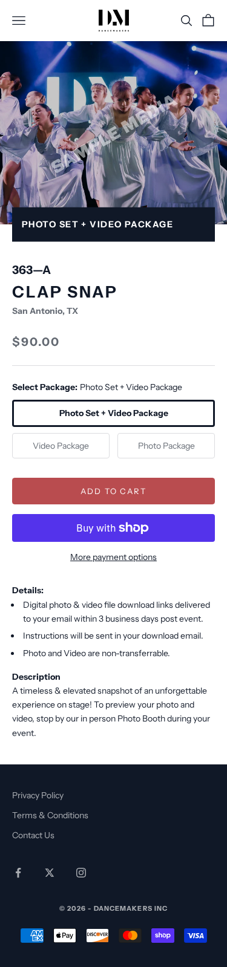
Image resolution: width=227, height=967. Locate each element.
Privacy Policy (38, 795)
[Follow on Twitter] (50, 873)
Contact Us (33, 835)
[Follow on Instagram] (81, 873)
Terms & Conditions (50, 815)
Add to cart (113, 491)
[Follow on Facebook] (18, 873)
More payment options (113, 557)
